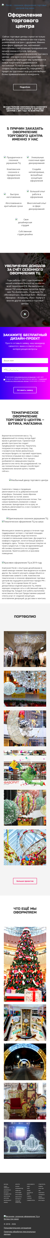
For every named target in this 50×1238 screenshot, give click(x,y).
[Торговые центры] (25, 1022)
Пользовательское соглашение (17, 1228)
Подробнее (25, 87)
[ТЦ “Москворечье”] (25, 689)
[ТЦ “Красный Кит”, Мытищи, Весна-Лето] (25, 768)
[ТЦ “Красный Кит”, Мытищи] (25, 728)
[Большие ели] (25, 964)
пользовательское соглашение (25, 377)
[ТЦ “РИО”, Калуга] (25, 847)
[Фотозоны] (25, 1101)
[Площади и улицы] (25, 1140)
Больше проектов (25, 881)
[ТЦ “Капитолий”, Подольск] (25, 649)
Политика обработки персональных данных (20, 1232)
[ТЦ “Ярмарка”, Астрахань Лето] (25, 808)
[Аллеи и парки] (25, 1061)
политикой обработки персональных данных (26, 380)
